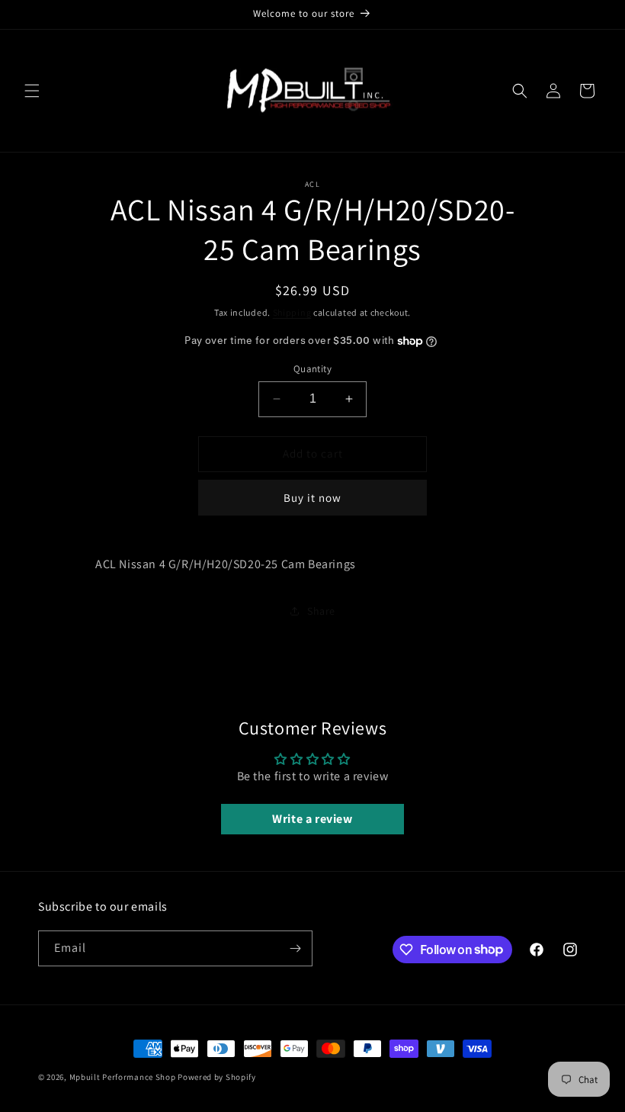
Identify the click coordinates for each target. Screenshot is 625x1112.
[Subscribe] (295, 948)
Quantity (312, 368)
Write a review (312, 819)
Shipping (292, 312)
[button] (32, 91)
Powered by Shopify (217, 1077)
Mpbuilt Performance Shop (122, 1077)
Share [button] (321, 611)
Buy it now (312, 497)
